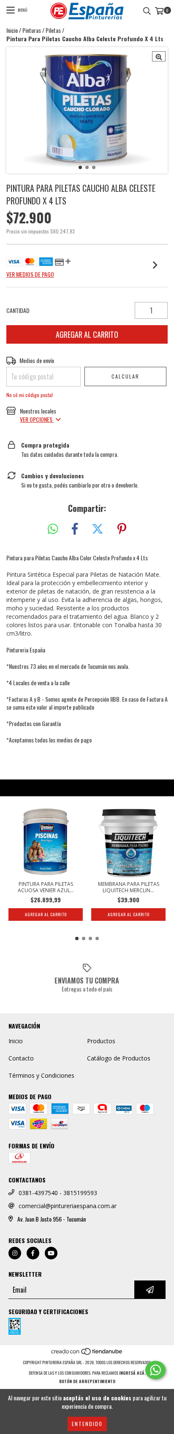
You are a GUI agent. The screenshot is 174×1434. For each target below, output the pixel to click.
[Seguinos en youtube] (51, 1253)
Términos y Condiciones (41, 1075)
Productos (101, 1041)
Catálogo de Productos (118, 1058)
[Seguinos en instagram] (14, 1253)
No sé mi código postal (29, 394)
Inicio (12, 30)
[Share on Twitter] (98, 529)
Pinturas (31, 30)
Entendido (87, 1423)
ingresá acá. (132, 1373)
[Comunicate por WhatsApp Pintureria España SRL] (155, 1370)
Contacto (21, 1058)
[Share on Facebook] (75, 529)
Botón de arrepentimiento (87, 1381)
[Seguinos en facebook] (33, 1253)
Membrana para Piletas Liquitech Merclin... (128, 887)
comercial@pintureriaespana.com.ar (68, 1206)
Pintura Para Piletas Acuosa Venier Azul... (46, 887)
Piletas (53, 30)
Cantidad (18, 310)
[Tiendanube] (87, 1354)
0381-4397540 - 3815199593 (58, 1193)
